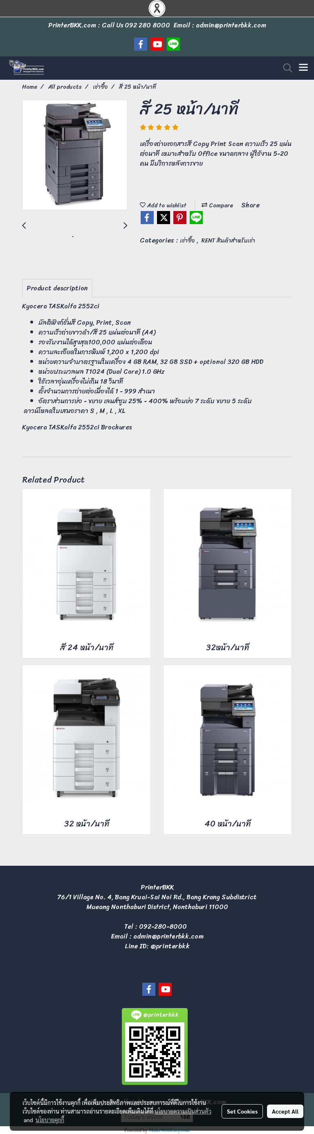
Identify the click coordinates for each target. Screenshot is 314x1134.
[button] (285, 67)
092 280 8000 (147, 25)
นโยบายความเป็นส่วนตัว (183, 1111)
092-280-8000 (163, 926)
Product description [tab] (57, 288)
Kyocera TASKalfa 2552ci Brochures (77, 427)
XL (122, 411)
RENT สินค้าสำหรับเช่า (228, 241)
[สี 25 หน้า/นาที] (74, 155)
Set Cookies (242, 1111)
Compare (220, 205)
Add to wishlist (166, 205)
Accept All (285, 1111)
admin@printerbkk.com (168, 936)
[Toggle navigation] (303, 68)
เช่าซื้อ (188, 241)
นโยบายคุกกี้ (50, 1119)
